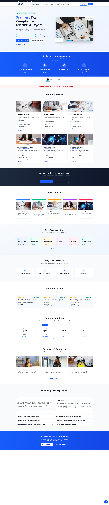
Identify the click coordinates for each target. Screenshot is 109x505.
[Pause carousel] (24, 44)
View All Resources (54, 378)
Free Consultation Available (88, 1)
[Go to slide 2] (19, 44)
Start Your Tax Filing (22, 40)
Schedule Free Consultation (38, 40)
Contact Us (69, 4)
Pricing (51, 4)
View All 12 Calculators (54, 248)
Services (37, 4)
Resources (57, 4)
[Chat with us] (106, 501)
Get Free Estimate (46, 444)
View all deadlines (69, 86)
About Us (63, 4)
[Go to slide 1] (16, 44)
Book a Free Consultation (61, 444)
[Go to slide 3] (20, 44)
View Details (24, 336)
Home (33, 4)
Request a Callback (46, 181)
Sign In (90, 4)
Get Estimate (83, 4)
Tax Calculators (45, 4)
